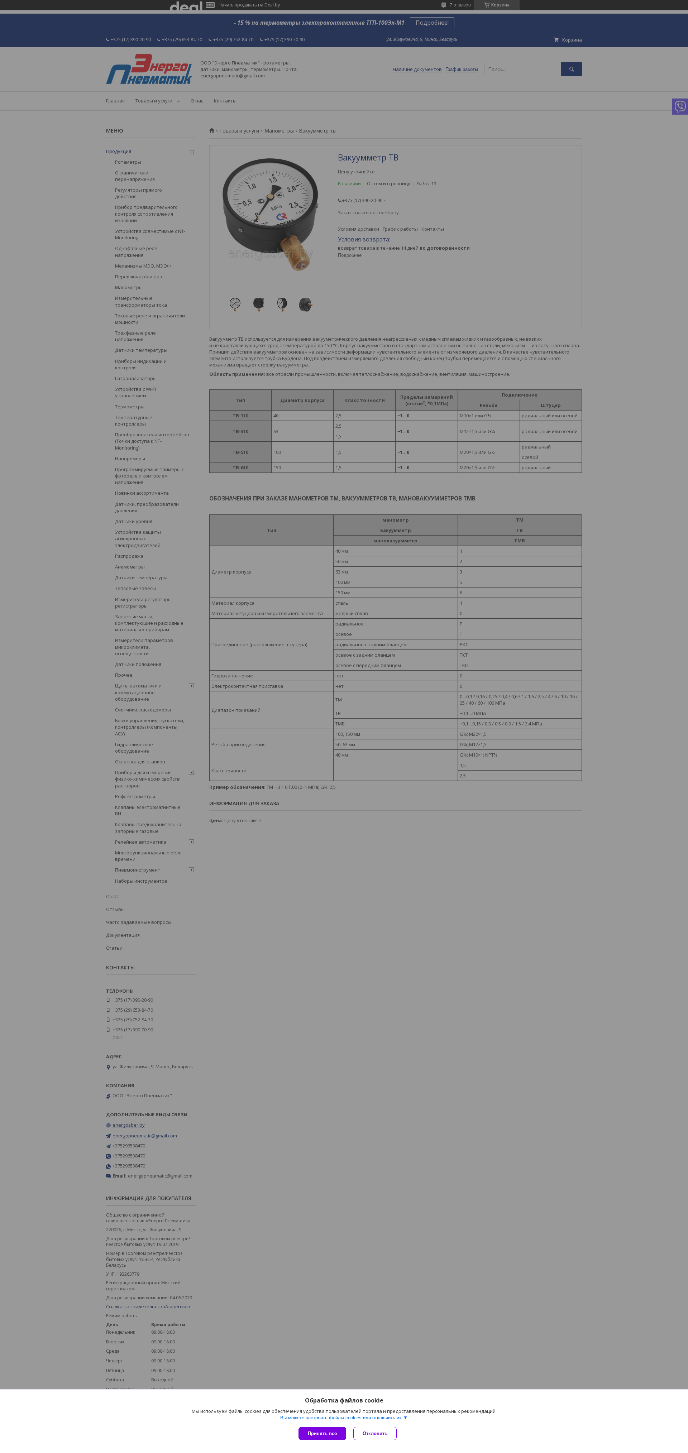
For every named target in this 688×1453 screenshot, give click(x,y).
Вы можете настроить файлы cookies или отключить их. (341, 1417)
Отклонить (375, 1433)
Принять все (322, 1433)
